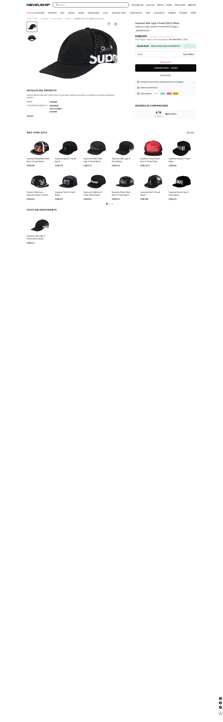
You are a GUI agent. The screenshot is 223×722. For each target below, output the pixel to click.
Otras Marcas (136, 13)
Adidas (81, 13)
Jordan (71, 13)
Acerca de (150, 5)
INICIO (29, 19)
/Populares (35, 13)
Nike (62, 13)
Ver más (30, 116)
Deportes (52, 13)
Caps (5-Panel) (56, 19)
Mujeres (183, 13)
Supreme (68, 19)
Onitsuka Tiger (119, 13)
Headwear (44, 19)
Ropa (148, 13)
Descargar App (137, 5)
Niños (193, 13)
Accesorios (159, 13)
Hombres (172, 13)
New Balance (93, 13)
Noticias (160, 5)
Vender (169, 5)
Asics (105, 13)
